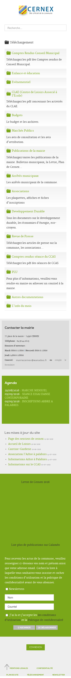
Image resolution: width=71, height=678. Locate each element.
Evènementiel (21, 82)
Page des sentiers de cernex (21, 439)
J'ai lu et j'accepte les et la (34, 617)
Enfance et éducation (26, 73)
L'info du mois (21, 306)
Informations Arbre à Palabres (22, 460)
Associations (20, 191)
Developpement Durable (28, 211)
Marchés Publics (23, 130)
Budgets (17, 115)
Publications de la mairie (28, 151)
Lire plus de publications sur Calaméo (35, 545)
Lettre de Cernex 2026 (35, 482)
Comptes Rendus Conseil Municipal (35, 53)
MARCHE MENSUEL (34, 390)
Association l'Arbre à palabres (22, 454)
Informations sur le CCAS (19, 465)
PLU (14, 272)
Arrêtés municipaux (25, 176)
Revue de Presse (22, 236)
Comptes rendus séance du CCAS (34, 256)
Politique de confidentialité (45, 620)
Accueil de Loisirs (16, 444)
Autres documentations (27, 297)
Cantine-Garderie (16, 449)
